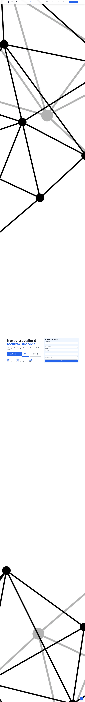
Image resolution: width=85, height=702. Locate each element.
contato (65, 1)
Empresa (46, 352)
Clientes (59, 1)
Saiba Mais (25, 354)
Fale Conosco (73, 1)
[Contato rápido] (81, 698)
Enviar (61, 360)
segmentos (41, 1)
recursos (54, 1)
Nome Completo (47, 341)
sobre (36, 1)
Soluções (48, 1)
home (31, 1)
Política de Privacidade (35, 354)
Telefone (46, 348)
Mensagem (46, 355)
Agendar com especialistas (13, 354)
